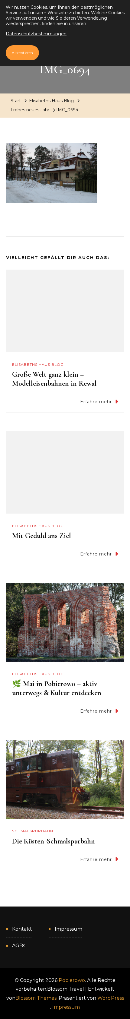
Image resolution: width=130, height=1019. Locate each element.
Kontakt (22, 929)
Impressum (68, 929)
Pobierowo (72, 980)
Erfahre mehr (96, 401)
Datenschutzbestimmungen (36, 33)
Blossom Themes (36, 998)
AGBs (18, 945)
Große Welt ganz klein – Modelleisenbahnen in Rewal (54, 379)
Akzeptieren (22, 52)
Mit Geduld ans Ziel (41, 535)
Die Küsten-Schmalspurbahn (53, 841)
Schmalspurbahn (32, 831)
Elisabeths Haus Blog (51, 100)
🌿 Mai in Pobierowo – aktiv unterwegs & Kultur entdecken (56, 688)
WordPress (110, 998)
